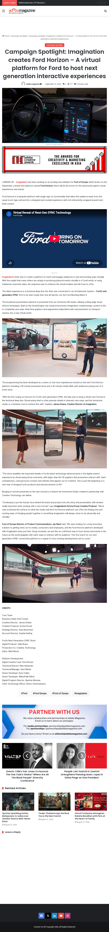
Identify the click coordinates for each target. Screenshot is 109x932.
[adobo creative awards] (54, 160)
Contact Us (38, 927)
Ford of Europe (61, 693)
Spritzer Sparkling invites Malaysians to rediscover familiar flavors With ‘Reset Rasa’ (16, 817)
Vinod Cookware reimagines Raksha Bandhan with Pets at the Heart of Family (90, 816)
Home (6, 36)
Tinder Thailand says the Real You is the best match (53, 814)
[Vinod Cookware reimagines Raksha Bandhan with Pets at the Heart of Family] (91, 802)
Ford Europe (40, 693)
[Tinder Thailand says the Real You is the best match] (54, 802)
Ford (25, 693)
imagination (81, 693)
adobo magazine (32, 84)
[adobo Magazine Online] (22, 11)
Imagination (7, 277)
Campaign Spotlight (19, 36)
